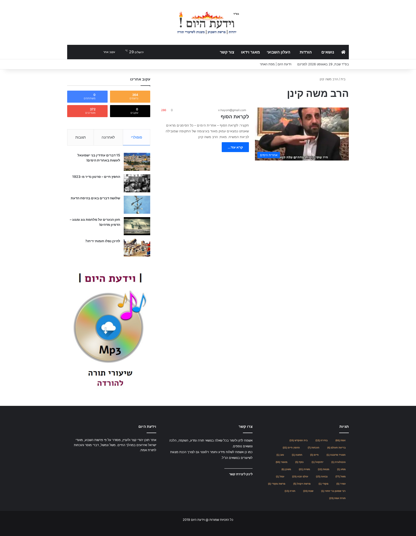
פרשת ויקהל (302, 483)
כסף (299, 462)
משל (340, 476)
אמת (340, 440)
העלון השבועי (278, 52)
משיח (304, 469)
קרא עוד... (235, 147)
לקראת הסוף (235, 117)
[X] (147, 459)
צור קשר (227, 52)
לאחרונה (108, 137)
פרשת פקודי (276, 483)
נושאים (327, 52)
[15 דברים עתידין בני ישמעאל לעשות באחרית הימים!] (137, 162)
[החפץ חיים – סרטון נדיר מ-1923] (137, 183)
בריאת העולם (336, 447)
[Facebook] (153, 459)
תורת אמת (337, 498)
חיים (314, 454)
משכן (286, 469)
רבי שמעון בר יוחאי (333, 490)
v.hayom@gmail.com (232, 110)
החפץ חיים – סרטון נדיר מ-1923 (96, 176)
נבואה (321, 476)
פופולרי (136, 137)
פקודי (323, 483)
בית (343, 79)
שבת (308, 490)
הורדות (306, 52)
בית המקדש (298, 440)
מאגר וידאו (250, 52)
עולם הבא (300, 476)
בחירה (321, 440)
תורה (290, 490)
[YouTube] (142, 459)
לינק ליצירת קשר (241, 474)
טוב (280, 454)
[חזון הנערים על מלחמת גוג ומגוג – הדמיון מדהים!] (137, 226)
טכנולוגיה (338, 462)
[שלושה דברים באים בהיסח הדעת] (137, 205)
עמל (280, 476)
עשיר (340, 483)
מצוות (323, 469)
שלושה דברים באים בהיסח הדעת (95, 198)
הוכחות (313, 447)
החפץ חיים (291, 447)
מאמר (281, 462)
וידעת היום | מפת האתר (275, 64)
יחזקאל (317, 462)
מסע (341, 469)
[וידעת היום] (208, 22)
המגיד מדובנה (335, 454)
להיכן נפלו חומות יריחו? (102, 241)
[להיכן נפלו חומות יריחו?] (137, 248)
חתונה (297, 454)
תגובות (80, 137)
